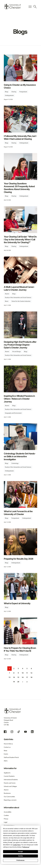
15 (18, 677)
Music (6, 301)
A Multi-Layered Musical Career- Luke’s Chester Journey (19, 288)
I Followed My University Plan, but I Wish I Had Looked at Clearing (20, 137)
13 (9, 677)
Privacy (6, 819)
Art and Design (16, 351)
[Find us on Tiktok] (18, 731)
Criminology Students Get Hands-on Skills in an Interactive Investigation (20, 456)
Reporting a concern (10, 800)
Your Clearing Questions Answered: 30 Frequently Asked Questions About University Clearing (19, 187)
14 (14, 677)
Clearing (13, 91)
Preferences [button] (25, 847)
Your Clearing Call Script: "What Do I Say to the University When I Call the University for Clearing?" (20, 239)
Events (6, 754)
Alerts (5, 761)
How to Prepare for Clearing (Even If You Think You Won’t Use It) (20, 649)
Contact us (7, 747)
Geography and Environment (13, 413)
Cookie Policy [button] (17, 845)
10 (23, 673)
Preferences (20, 860)
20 (18, 682)
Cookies (6, 815)
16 (23, 677)
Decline (20, 856)
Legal (5, 822)
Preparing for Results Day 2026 (18, 558)
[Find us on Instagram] (12, 731)
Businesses (7, 793)
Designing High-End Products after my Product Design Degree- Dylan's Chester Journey (20, 345)
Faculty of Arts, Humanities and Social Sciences (18, 297)
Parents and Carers (10, 783)
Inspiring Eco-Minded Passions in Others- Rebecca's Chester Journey (19, 399)
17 (27, 677)
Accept (20, 851)
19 (14, 682)
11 (27, 673)
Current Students (9, 776)
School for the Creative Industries (21, 301)
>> (27, 682)
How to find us (8, 744)
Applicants (7, 773)
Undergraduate (9, 95)
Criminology (14, 463)
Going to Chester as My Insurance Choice (20, 86)
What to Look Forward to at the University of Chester (18, 513)
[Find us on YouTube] (25, 731)
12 (31, 673)
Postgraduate (23, 91)
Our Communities (9, 797)
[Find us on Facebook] (5, 731)
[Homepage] (12, 6)
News (5, 751)
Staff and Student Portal (11, 757)
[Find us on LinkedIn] (32, 731)
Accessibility (7, 812)
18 (31, 677)
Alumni (7, 294)
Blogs (6, 91)
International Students (11, 780)
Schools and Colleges (10, 786)
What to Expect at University (17, 603)
